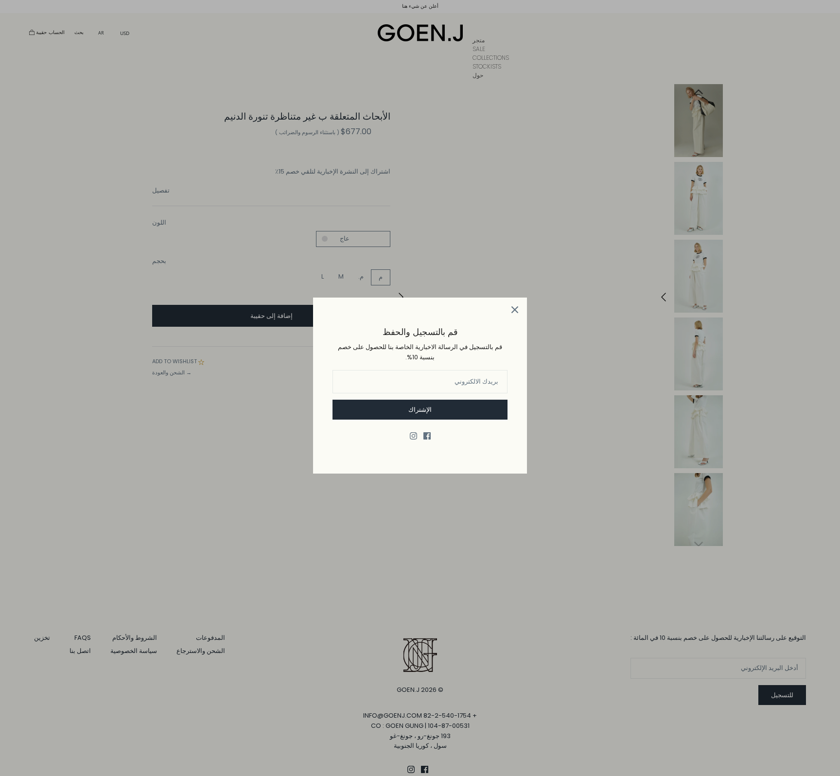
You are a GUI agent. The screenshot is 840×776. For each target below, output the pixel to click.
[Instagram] (413, 436)
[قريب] (514, 309)
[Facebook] (427, 436)
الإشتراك (420, 409)
